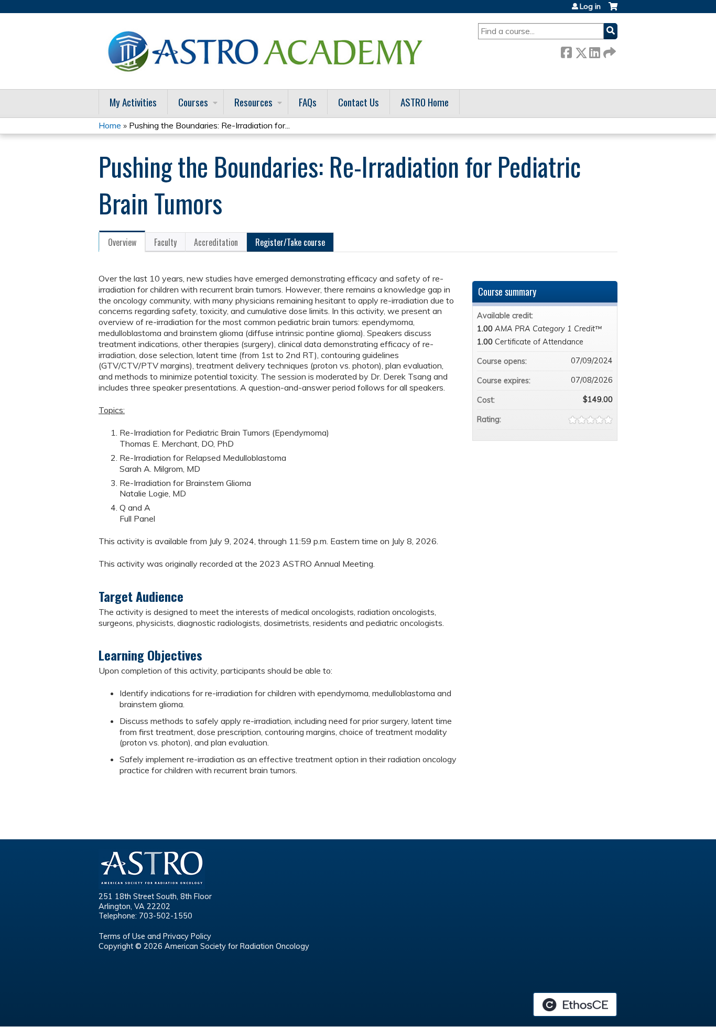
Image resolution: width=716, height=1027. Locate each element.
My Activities (133, 102)
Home (110, 125)
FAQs (308, 102)
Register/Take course (290, 242)
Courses (193, 102)
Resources (253, 102)
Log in (590, 6)
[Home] (269, 51)
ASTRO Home (424, 102)
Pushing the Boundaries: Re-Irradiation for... (209, 125)
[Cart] (613, 10)
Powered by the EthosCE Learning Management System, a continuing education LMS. (575, 1004)
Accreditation (216, 242)
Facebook (566, 51)
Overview (122, 242)
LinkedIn (594, 51)
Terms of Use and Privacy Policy (155, 936)
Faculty (165, 242)
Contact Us (358, 102)
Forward (608, 51)
